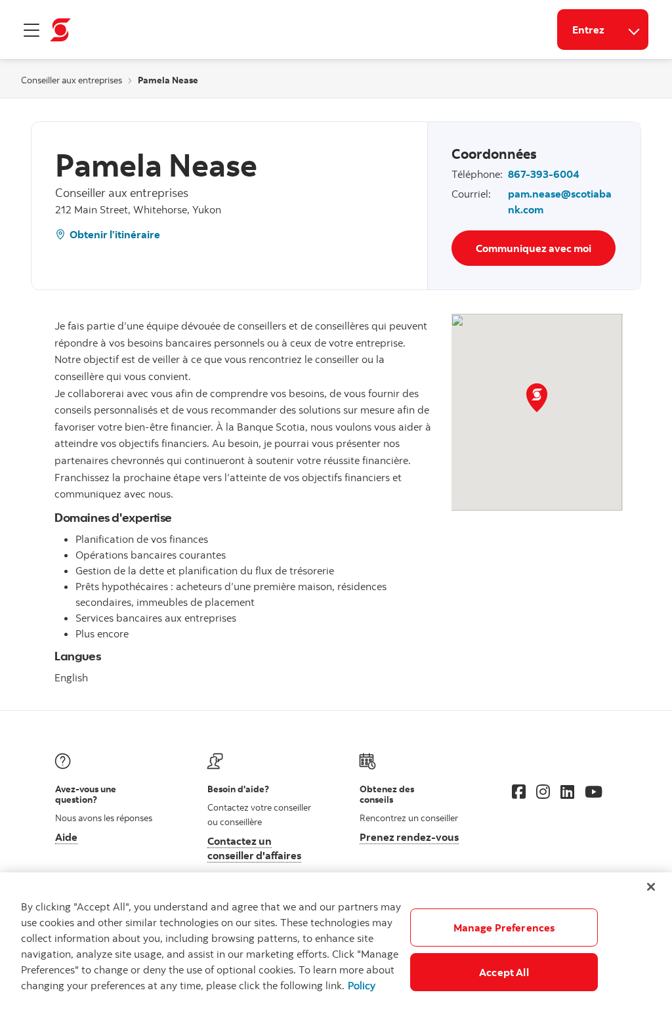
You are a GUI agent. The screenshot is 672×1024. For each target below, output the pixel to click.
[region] (336, 948)
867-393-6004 (543, 174)
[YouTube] (593, 791)
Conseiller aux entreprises (71, 80)
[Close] (651, 886)
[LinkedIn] (567, 791)
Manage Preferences (504, 927)
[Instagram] (543, 791)
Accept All (504, 972)
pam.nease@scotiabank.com (560, 201)
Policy (361, 985)
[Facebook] (519, 791)
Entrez (588, 29)
